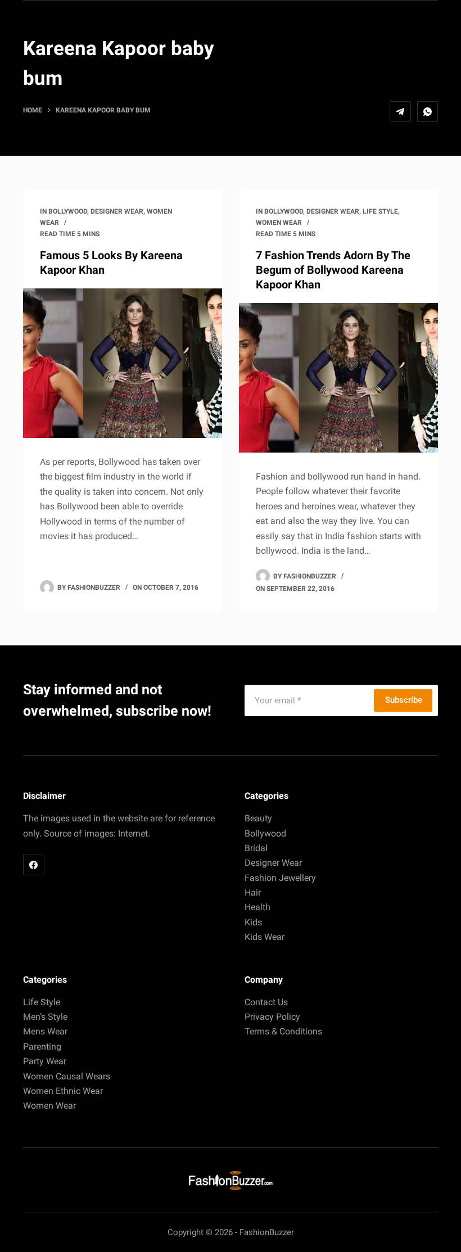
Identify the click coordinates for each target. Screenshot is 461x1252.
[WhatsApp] (428, 112)
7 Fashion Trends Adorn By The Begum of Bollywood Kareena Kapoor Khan (333, 269)
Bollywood (67, 211)
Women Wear (279, 223)
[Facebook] (33, 865)
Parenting (42, 1046)
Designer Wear (117, 211)
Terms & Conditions (283, 1031)
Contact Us (266, 1002)
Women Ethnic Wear (63, 1091)
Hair (253, 892)
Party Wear (44, 1061)
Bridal (256, 848)
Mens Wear (45, 1031)
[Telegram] (400, 112)
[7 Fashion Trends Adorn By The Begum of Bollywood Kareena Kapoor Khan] (338, 378)
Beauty (258, 818)
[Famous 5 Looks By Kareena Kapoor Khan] (122, 363)
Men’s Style (45, 1016)
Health (257, 907)
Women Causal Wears (66, 1076)
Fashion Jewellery (280, 878)
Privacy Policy (272, 1016)
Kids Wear (264, 937)
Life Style (380, 211)
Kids (253, 922)
